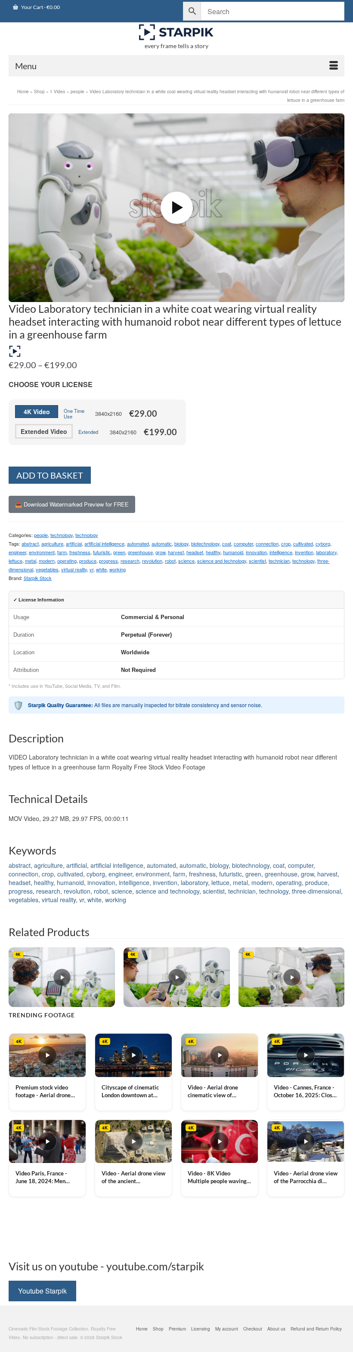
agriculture (52, 543)
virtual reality (74, 569)
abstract (30, 543)
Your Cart (40, 7)
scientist (257, 560)
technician (279, 560)
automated (138, 543)
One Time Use (74, 413)
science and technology (221, 560)
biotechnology (205, 543)
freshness (79, 552)
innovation (256, 552)
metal (30, 560)
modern (47, 560)
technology (61, 534)
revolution (152, 560)
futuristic (102, 552)
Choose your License (51, 384)
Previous (16, 977)
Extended (88, 431)
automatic (162, 543)
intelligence (280, 552)
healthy (213, 552)
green (119, 552)
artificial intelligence (104, 543)
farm (62, 552)
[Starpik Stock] (176, 32)
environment (42, 552)
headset (194, 552)
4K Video (37, 411)
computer (243, 543)
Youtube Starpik (42, 1291)
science (186, 560)
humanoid (233, 552)
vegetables (47, 569)
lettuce (15, 560)
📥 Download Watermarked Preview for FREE (72, 504)
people (41, 534)
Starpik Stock (38, 577)
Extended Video (44, 431)
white (101, 569)
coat (226, 543)
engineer (17, 552)
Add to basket (49, 475)
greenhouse (140, 552)
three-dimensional (316, 891)
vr (91, 569)
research (130, 560)
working (117, 569)
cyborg (323, 543)
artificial (74, 543)
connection (267, 543)
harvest (176, 552)
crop (286, 543)
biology (181, 543)
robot (170, 560)
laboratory (326, 552)
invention (304, 552)
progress (108, 560)
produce (87, 560)
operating (67, 560)
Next (336, 977)
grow (160, 552)
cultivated (303, 543)
